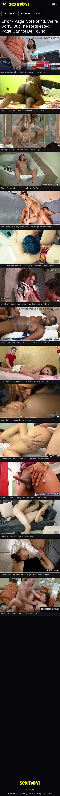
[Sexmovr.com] (19, 4)
